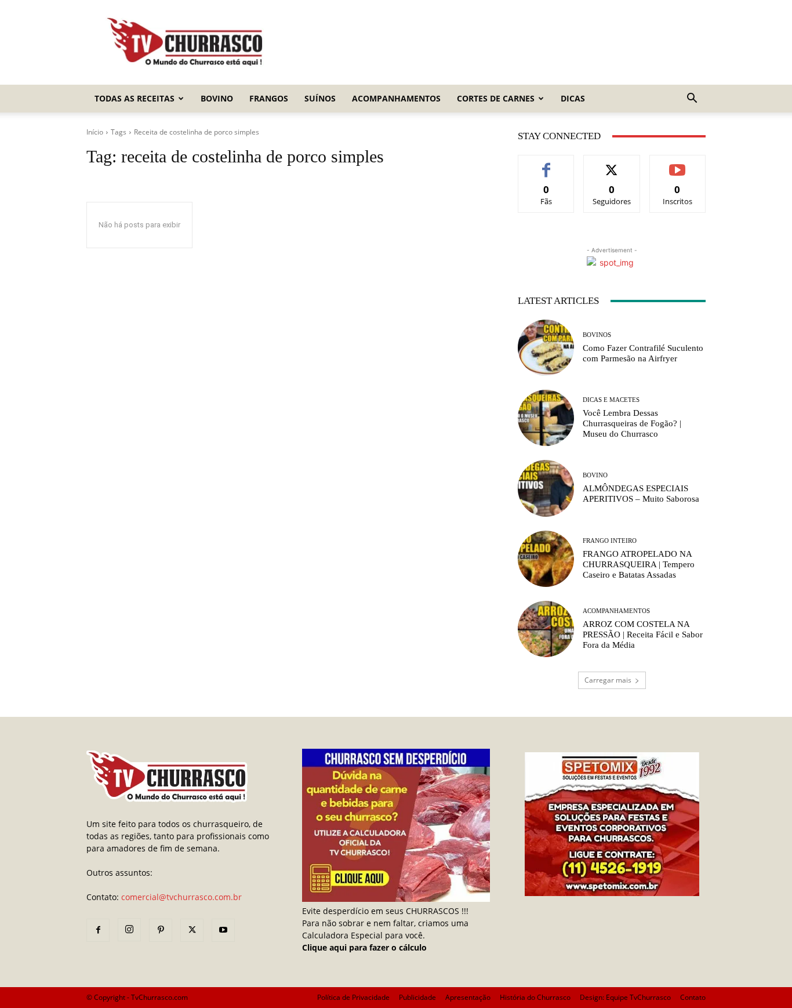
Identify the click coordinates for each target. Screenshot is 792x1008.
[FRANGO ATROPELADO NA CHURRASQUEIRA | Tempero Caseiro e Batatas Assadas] (546, 559)
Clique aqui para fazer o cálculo (364, 947)
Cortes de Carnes (496, 98)
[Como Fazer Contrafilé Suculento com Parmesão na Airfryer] (546, 348)
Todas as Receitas (135, 98)
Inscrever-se (677, 163)
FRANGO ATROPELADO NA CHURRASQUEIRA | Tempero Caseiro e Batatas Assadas (639, 564)
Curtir (546, 163)
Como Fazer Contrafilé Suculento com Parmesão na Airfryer (643, 353)
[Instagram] (129, 929)
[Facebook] (98, 930)
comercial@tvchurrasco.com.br (181, 896)
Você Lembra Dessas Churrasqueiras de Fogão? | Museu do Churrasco (632, 423)
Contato (693, 997)
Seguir (612, 163)
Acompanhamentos (396, 98)
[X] (192, 930)
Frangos (268, 98)
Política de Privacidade (353, 997)
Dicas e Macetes (611, 400)
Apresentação (468, 997)
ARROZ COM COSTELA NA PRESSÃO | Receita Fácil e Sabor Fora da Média (643, 634)
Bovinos (597, 335)
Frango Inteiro (610, 541)
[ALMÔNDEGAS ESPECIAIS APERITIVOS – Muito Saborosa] (546, 488)
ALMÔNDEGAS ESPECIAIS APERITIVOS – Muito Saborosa (641, 493)
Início (94, 132)
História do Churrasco (535, 997)
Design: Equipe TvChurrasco (625, 997)
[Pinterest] (160, 930)
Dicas (573, 98)
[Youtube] (223, 930)
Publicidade (417, 997)
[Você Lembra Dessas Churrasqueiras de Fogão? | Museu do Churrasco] (546, 418)
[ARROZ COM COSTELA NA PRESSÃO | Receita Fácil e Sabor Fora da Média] (546, 629)
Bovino (217, 98)
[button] (692, 99)
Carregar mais (607, 680)
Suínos (320, 98)
